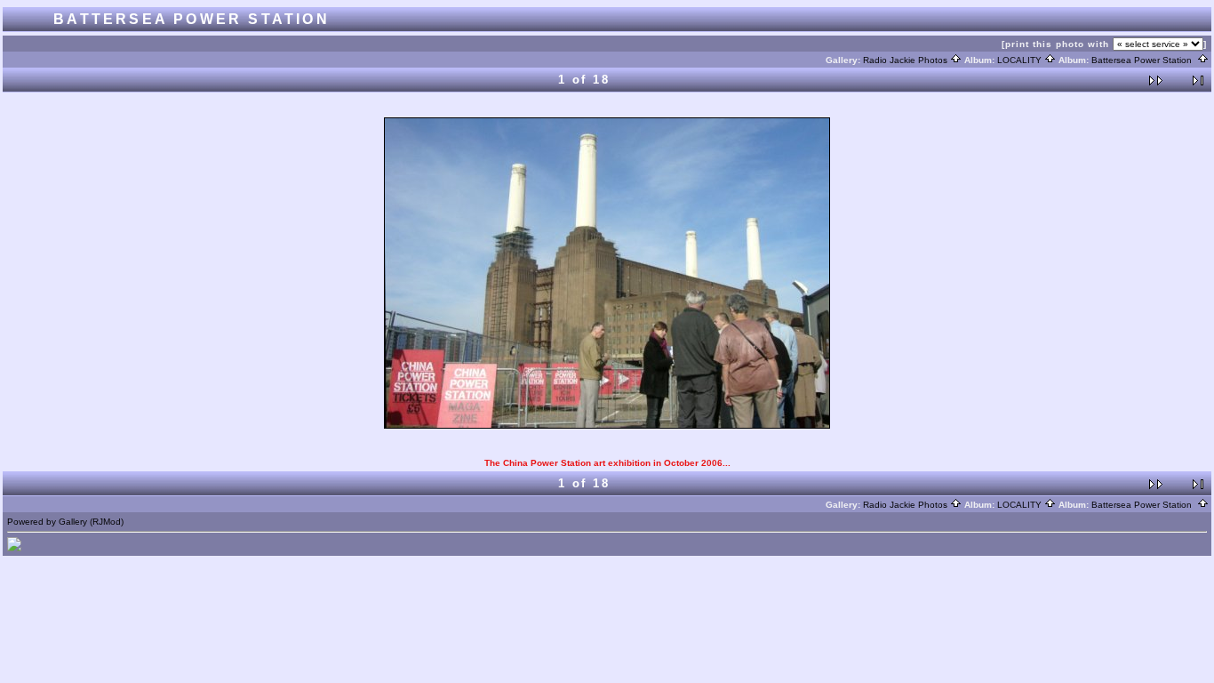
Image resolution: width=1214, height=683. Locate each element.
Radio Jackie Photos (905, 60)
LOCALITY (1019, 60)
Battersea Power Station (1141, 60)
